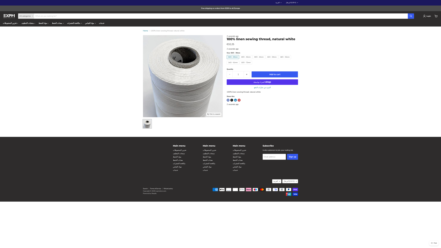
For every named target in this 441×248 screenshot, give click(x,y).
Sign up (292, 156)
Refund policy (168, 189)
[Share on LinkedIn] (235, 100)
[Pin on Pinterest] (239, 100)
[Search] (411, 16)
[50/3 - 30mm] (233, 59)
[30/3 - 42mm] (259, 59)
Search (145, 189)
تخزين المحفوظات (10, 23)
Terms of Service (155, 189)
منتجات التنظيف (27, 23)
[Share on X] (231, 100)
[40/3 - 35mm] (246, 59)
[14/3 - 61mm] (233, 65)
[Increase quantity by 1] (247, 74)
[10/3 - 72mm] (246, 65)
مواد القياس (90, 23)
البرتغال (291, 3)
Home (145, 31)
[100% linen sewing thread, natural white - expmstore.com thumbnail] (147, 123)
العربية (278, 3)
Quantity (230, 69)
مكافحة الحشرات (74, 23)
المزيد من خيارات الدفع (262, 88)
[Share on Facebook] (228, 100)
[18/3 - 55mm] (285, 59)
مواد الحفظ (43, 23)
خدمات (101, 23)
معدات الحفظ (57, 23)
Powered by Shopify (150, 193)
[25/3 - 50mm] (272, 59)
